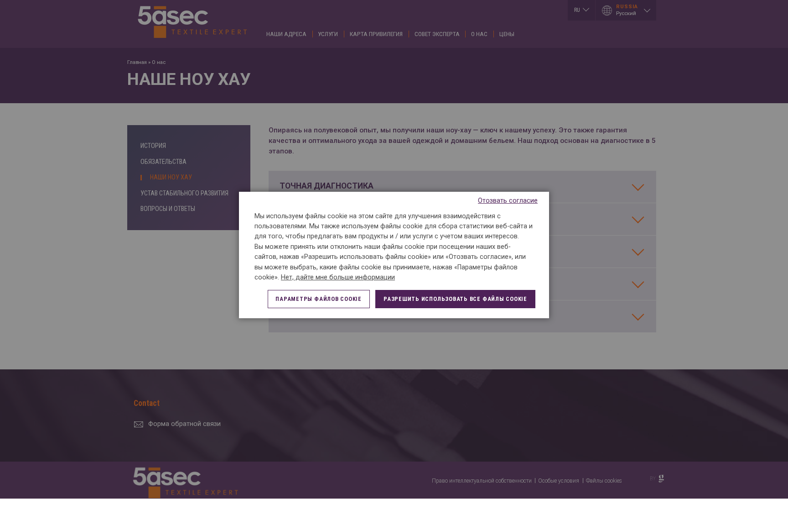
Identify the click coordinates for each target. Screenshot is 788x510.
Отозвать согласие (508, 201)
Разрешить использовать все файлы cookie (455, 298)
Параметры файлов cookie (318, 298)
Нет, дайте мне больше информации (338, 277)
